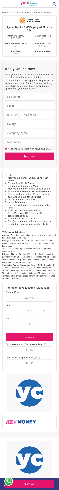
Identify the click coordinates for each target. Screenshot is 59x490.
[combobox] (11, 115)
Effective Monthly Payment (23, 357)
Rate (8, 305)
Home (4, 12)
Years (8, 318)
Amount (13, 292)
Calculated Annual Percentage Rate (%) (26, 344)
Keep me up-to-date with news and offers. (29, 149)
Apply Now (29, 156)
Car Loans (13, 12)
